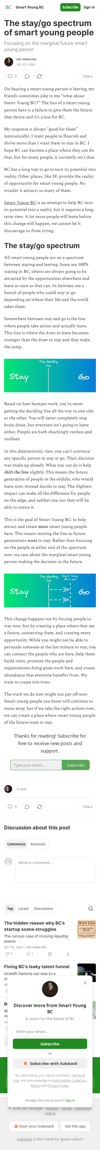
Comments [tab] (16, 844)
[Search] (91, 908)
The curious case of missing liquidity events (36, 938)
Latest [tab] (23, 908)
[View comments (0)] (27, 76)
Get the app (75, 1126)
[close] (85, 983)
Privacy (52, 1108)
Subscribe (70, 7)
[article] (50, 938)
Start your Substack (36, 1126)
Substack (24, 1139)
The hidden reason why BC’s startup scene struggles (34, 926)
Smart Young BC (20, 202)
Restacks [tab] (38, 844)
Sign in (89, 7)
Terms (66, 1108)
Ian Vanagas (26, 59)
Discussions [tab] (43, 908)
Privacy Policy (58, 1085)
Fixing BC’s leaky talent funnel (36, 966)
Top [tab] (10, 908)
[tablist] (26, 844)
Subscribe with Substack (53, 1063)
